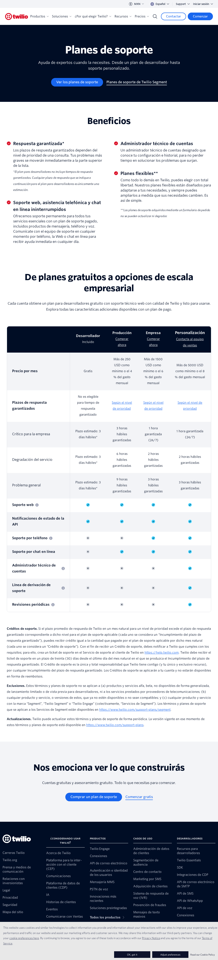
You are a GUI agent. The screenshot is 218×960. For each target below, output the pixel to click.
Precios (140, 16)
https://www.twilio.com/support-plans (114, 725)
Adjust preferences (170, 954)
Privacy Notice (151, 938)
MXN (137, 4)
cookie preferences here (24, 938)
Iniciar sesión (201, 4)
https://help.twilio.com (162, 652)
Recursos (121, 16)
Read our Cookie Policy (202, 954)
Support (181, 4)
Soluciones (60, 16)
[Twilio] (16, 16)
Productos (37, 16)
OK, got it (132, 954)
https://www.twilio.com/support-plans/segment (135, 709)
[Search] (155, 16)
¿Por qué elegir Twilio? (91, 16)
